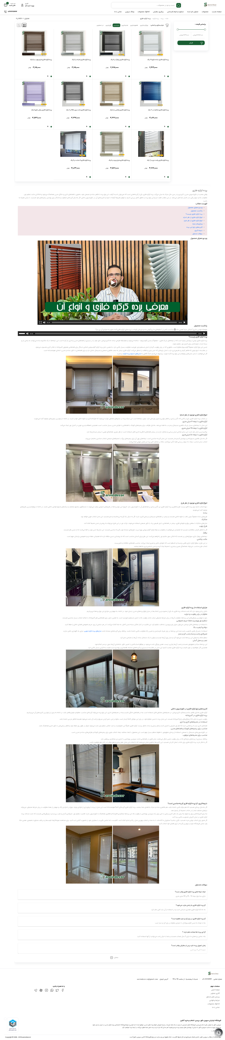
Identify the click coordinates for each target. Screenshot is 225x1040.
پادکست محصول (196, 211)
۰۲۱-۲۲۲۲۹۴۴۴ (207, 979)
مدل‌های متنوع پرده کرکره (132, 354)
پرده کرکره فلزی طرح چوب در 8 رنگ (41, 60)
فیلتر (191, 43)
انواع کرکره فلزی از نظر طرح (193, 221)
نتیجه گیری (198, 230)
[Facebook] (63, 991)
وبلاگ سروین (129, 12)
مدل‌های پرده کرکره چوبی (93, 631)
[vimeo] (36, 991)
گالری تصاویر (215, 993)
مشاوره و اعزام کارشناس (175, 12)
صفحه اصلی (215, 990)
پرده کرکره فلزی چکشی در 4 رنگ (120, 110)
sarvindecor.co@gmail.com (147, 979)
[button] (112, 282)
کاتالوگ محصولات (144, 12)
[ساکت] (44, 322)
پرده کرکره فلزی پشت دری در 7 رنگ (158, 160)
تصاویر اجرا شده (192, 12)
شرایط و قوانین (214, 1000)
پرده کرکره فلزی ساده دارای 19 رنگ (158, 60)
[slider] (114, 322)
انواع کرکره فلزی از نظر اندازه (192, 217)
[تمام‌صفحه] (40, 322)
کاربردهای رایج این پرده (194, 227)
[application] (113, 283)
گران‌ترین (108, 25)
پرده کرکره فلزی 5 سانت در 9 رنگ (81, 160)
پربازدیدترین (144, 25)
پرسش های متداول (213, 997)
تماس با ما (118, 12)
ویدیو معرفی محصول (195, 207)
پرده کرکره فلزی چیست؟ (194, 214)
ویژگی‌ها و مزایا (197, 224)
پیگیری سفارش (158, 12)
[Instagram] (46, 991)
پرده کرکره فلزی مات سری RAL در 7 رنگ (78, 110)
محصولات (205, 12)
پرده (162, 19)
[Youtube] (41, 991)
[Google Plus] (52, 991)
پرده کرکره (156, 19)
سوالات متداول (197, 234)
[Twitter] (57, 991)
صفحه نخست (216, 12)
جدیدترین (125, 25)
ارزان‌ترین (116, 25)
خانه (167, 19)
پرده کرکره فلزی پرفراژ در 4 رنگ (120, 60)
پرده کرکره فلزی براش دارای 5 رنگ (41, 110)
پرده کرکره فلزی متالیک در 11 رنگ (158, 110)
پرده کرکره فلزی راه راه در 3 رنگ (81, 60)
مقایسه (163, 75)
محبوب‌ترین (134, 25)
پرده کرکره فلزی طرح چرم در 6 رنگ (119, 160)
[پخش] (184, 322)
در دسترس (100, 25)
